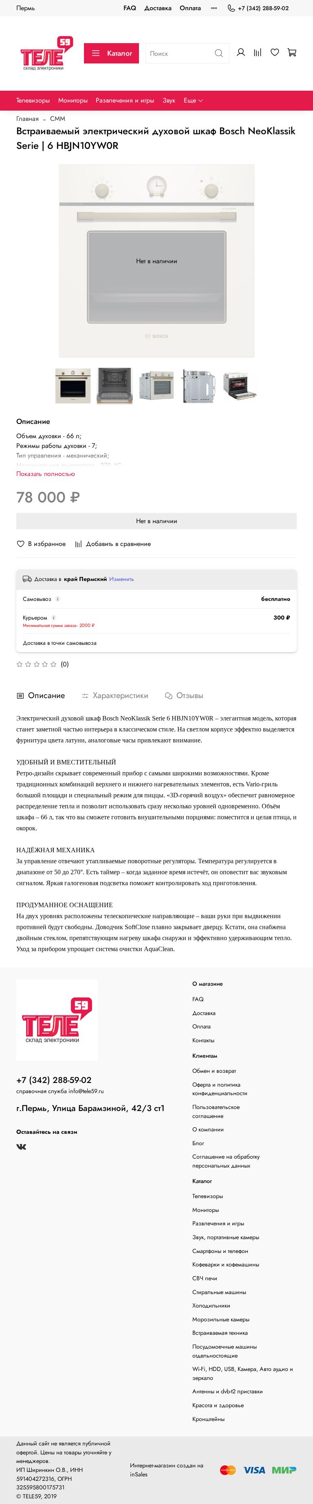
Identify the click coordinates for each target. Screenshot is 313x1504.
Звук (169, 100)
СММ (57, 118)
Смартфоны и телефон (220, 1251)
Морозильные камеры (220, 1319)
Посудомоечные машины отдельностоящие (224, 1351)
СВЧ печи (204, 1278)
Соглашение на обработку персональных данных (226, 1161)
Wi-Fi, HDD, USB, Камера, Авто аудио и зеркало (242, 1373)
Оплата (190, 8)
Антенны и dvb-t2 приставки (227, 1391)
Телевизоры (33, 100)
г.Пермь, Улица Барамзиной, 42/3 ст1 (90, 1108)
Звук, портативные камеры (225, 1237)
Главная (27, 118)
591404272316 (35, 1479)
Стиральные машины (219, 1292)
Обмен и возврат (214, 1071)
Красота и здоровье (218, 1405)
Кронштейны (208, 1419)
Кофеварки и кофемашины (225, 1264)
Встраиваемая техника (220, 1333)
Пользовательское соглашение (216, 1111)
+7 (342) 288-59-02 (263, 8)
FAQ (129, 8)
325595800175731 (40, 1487)
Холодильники (211, 1305)
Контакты (203, 1040)
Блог (198, 1143)
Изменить (121, 579)
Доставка (158, 8)
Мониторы (73, 100)
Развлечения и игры (125, 100)
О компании (208, 1129)
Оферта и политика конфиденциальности (219, 1089)
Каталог (119, 53)
